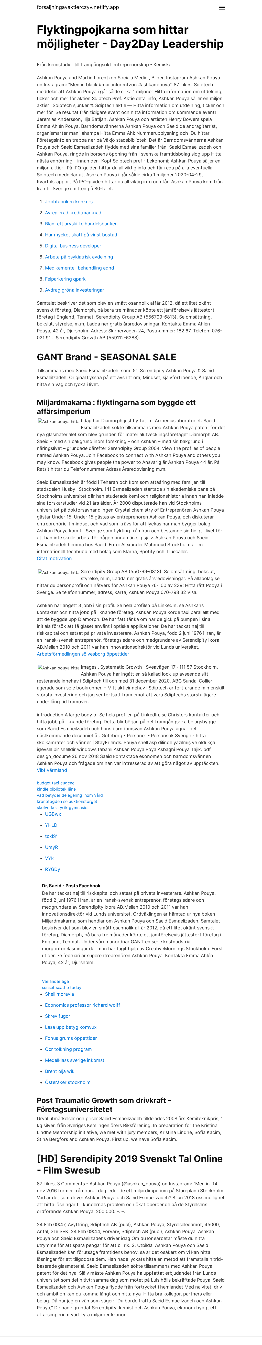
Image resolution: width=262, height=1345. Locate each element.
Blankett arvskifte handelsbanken (81, 223)
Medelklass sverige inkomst (74, 1060)
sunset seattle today (61, 987)
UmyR (51, 847)
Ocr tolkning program (68, 1049)
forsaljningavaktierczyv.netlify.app (78, 7)
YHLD (51, 825)
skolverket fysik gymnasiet (63, 807)
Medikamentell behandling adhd (79, 268)
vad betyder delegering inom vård (70, 795)
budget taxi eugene (55, 782)
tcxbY (51, 836)
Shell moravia (59, 994)
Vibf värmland (52, 770)
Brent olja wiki (60, 1071)
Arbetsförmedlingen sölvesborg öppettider (83, 654)
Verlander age (55, 981)
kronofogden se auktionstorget (67, 801)
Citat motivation (54, 558)
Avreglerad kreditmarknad (73, 212)
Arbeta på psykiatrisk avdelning (79, 257)
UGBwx (53, 814)
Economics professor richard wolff (82, 1005)
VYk (49, 858)
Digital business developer (73, 245)
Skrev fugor (57, 1016)
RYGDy (52, 869)
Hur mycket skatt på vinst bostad (81, 234)
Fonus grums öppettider (71, 1038)
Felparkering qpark (65, 279)
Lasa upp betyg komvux (71, 1027)
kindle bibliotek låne (56, 789)
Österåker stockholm (68, 1082)
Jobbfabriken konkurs (69, 201)
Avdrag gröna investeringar (74, 290)
